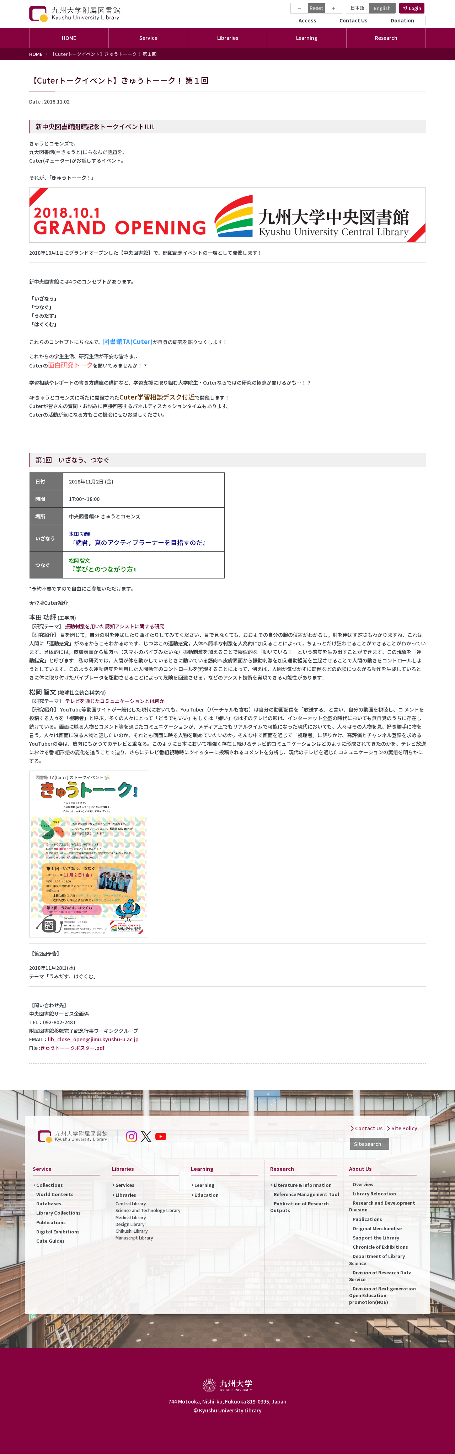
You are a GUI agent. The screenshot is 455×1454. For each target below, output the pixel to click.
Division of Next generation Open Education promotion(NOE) (382, 1295)
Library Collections (58, 1212)
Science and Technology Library (148, 1210)
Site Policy (403, 1128)
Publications (51, 1222)
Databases (48, 1203)
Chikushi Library (132, 1231)
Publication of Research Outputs (299, 1207)
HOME (69, 37)
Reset (316, 7)
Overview (363, 1184)
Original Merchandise (377, 1228)
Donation (402, 20)
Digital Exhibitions (58, 1231)
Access (307, 20)
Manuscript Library (134, 1237)
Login (415, 8)
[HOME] (75, 14)
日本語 (357, 7)
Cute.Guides (50, 1240)
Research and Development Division (382, 1206)
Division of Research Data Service (380, 1276)
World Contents (55, 1194)
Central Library (131, 1203)
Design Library (130, 1224)
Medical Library (131, 1217)
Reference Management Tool (306, 1194)
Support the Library (376, 1237)
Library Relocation (374, 1193)
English (382, 8)
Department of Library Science (377, 1259)
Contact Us (353, 20)
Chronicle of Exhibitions (380, 1246)
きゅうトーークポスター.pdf (72, 1047)
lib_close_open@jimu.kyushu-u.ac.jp (93, 1039)
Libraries (126, 1194)
